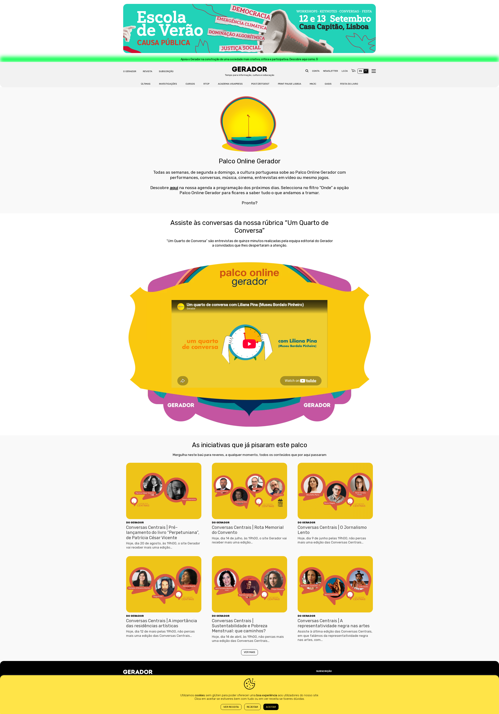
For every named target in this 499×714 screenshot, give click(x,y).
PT (366, 71)
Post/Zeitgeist (260, 83)
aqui (174, 187)
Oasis (328, 83)
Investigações (168, 83)
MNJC (313, 83)
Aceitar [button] (271, 706)
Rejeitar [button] (252, 706)
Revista (147, 71)
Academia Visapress (230, 83)
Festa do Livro (349, 83)
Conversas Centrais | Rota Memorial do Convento (248, 530)
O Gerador (129, 71)
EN (360, 71)
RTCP (206, 83)
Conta (315, 71)
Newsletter (330, 71)
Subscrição (166, 71)
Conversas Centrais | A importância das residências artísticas (161, 623)
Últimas (145, 83)
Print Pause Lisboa (289, 83)
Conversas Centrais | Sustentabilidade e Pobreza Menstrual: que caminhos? (239, 626)
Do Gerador (135, 522)
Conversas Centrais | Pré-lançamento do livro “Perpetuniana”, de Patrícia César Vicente (162, 532)
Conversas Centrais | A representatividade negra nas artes (334, 623)
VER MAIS (249, 652)
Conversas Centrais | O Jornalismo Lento (332, 530)
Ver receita (231, 706)
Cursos (190, 83)
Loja (345, 71)
